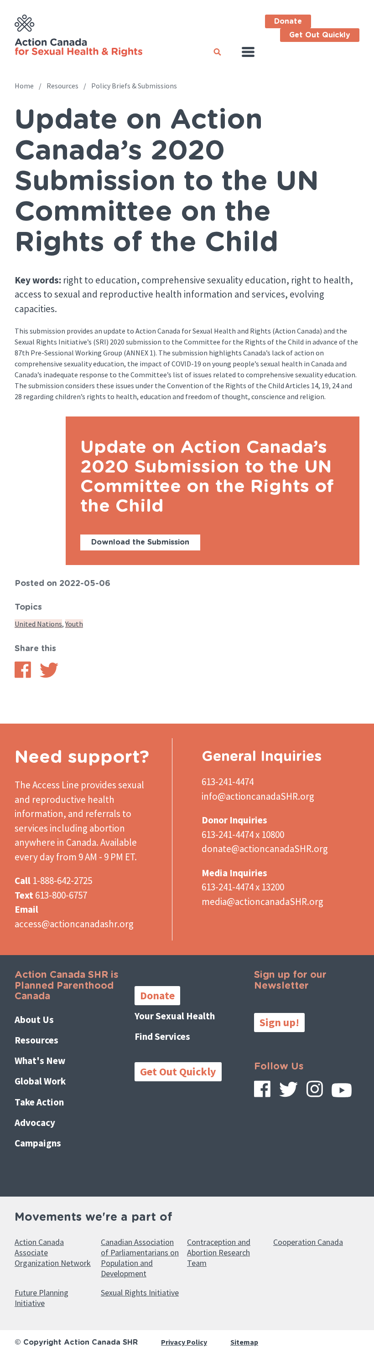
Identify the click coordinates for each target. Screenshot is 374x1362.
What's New (40, 1060)
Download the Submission (140, 542)
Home (24, 85)
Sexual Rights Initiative (140, 1292)
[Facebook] (262, 1092)
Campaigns (38, 1143)
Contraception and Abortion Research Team (218, 1252)
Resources (62, 85)
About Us (34, 1019)
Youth (74, 623)
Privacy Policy (184, 1342)
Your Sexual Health (175, 1016)
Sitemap (244, 1342)
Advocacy (35, 1122)
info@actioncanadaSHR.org (258, 796)
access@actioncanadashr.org (74, 924)
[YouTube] (342, 1093)
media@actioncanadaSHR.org (262, 901)
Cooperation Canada (308, 1242)
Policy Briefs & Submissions (134, 85)
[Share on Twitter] (49, 675)
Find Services (162, 1036)
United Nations (38, 623)
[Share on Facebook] (23, 675)
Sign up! (279, 1022)
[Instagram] (314, 1092)
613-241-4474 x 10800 (243, 834)
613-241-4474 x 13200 (243, 887)
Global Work (40, 1081)
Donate (288, 21)
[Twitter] (288, 1093)
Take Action (39, 1102)
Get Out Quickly (319, 35)
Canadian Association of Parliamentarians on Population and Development (140, 1258)
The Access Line (47, 785)
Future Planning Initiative (41, 1297)
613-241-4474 (228, 782)
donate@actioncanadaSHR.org (265, 849)
